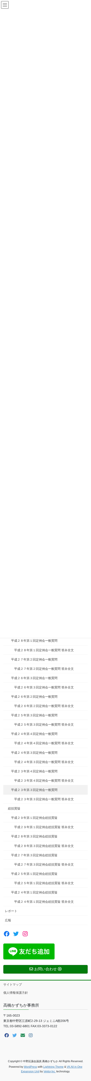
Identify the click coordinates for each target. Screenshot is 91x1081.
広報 (8, 920)
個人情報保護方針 (15, 992)
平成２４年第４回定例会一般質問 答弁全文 (44, 743)
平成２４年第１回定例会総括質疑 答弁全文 (44, 901)
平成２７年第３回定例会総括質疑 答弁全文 (44, 864)
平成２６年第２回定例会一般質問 (34, 696)
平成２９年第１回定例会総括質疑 (34, 817)
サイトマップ (12, 984)
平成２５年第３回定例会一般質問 (34, 715)
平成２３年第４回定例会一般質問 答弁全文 (44, 780)
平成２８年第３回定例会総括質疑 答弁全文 (44, 846)
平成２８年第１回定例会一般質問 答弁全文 (44, 650)
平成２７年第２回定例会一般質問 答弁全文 (44, 668)
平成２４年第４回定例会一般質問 (34, 734)
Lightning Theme (53, 1066)
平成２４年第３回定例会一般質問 (34, 752)
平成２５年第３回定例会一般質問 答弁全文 (44, 724)
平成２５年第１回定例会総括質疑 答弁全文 (44, 883)
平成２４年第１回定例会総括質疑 (34, 892)
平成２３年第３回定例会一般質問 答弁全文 (44, 799)
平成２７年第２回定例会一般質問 (34, 659)
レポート (11, 911)
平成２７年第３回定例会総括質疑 (34, 855)
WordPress (30, 1066)
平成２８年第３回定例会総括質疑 (34, 836)
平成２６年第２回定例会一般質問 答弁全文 (44, 706)
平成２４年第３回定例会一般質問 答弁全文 (44, 762)
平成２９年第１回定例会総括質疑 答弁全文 (44, 827)
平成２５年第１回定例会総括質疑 (34, 874)
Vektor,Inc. (50, 1071)
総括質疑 (14, 808)
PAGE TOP (84, 1045)
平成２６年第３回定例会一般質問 (34, 678)
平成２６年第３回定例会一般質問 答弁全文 (44, 687)
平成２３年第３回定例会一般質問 (34, 790)
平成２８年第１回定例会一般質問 (34, 640)
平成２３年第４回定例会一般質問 (34, 771)
